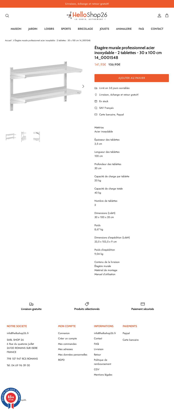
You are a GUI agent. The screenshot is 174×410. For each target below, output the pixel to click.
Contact (98, 338)
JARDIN (32, 29)
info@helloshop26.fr (18, 333)
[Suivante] (83, 86)
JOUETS (104, 29)
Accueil (8, 40)
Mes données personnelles (72, 354)
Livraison (98, 349)
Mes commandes (67, 344)
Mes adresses (65, 349)
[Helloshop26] (87, 15)
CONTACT (157, 29)
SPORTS (66, 29)
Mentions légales (103, 375)
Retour (97, 354)
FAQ (141, 29)
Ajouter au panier (131, 78)
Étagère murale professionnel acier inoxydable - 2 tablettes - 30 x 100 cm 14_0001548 (52, 40)
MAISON (16, 29)
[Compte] (158, 16)
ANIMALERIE (124, 29)
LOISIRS (49, 29)
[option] (46, 86)
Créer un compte (67, 338)
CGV (96, 369)
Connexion (64, 333)
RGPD (61, 360)
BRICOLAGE (85, 29)
